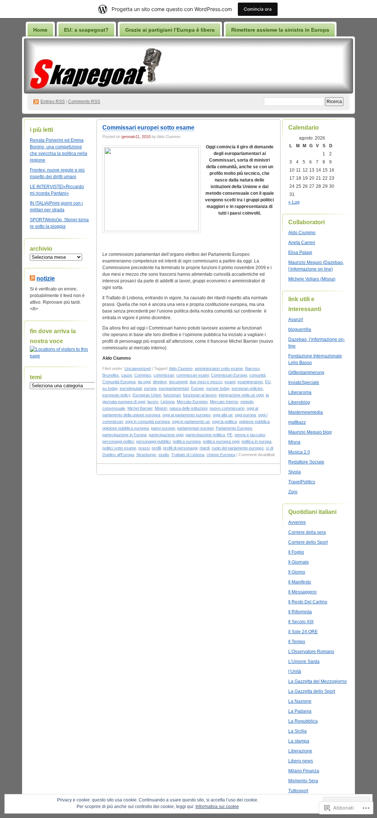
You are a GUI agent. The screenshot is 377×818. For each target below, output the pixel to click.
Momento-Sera (303, 780)
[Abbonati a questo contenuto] (32, 278)
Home (40, 30)
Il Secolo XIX (301, 621)
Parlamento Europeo (234, 428)
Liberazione (300, 751)
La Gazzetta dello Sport (311, 691)
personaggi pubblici (153, 441)
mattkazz (297, 422)
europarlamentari (174, 388)
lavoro (152, 401)
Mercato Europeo (192, 401)
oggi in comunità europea (147, 421)
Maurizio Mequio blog (310, 432)
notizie (45, 278)
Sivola (294, 472)
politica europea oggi (221, 441)
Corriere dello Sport (308, 542)
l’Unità (294, 671)
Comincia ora (258, 9)
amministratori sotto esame (219, 368)
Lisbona (168, 401)
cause (126, 375)
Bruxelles (110, 375)
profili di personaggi (180, 448)
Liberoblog (299, 402)
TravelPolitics (301, 481)
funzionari (172, 395)
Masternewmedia (305, 412)
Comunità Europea (118, 382)
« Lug (294, 202)
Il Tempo (296, 641)
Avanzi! (295, 319)
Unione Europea (221, 454)
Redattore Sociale (306, 462)
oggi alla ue (223, 415)
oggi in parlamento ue (191, 421)
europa (150, 388)
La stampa (298, 741)
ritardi (204, 448)
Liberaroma (299, 392)
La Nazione (299, 701)
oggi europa (245, 415)
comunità (257, 375)
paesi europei (163, 428)
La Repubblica (303, 721)
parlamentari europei (195, 428)
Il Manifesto (299, 582)
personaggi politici (118, 441)
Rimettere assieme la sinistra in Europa (280, 30)
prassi (143, 448)
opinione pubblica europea (125, 428)
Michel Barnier (139, 408)
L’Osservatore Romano (311, 651)
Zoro (292, 491)
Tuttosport (298, 790)
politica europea (187, 441)
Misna (294, 442)
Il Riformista (300, 611)
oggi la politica (224, 421)
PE (229, 435)
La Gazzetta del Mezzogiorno (317, 681)
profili (156, 448)
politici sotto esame (119, 448)
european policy (116, 395)
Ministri (161, 408)
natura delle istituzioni (188, 408)
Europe (197, 388)
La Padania (299, 711)
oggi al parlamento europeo (186, 415)
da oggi (144, 382)
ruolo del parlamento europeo (238, 448)
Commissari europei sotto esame (148, 127)
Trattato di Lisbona (187, 454)
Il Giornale (298, 562)
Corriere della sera (307, 532)
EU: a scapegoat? (86, 30)
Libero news (300, 761)
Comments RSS (84, 101)
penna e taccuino (250, 435)
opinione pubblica (254, 421)
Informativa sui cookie (217, 806)
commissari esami (192, 375)
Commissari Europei (229, 375)
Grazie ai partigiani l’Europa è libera (170, 30)
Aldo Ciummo (181, 368)
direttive (160, 382)
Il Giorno (296, 572)
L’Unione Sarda (304, 661)
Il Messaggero (302, 592)
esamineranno (250, 382)
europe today (217, 388)
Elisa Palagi (300, 252)
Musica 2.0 (299, 452)
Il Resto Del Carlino (307, 601)
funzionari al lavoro (199, 395)
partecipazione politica (205, 435)
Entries (52, 101)
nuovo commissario (226, 408)
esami (230, 382)
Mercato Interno (224, 401)
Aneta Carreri (301, 242)
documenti (178, 382)
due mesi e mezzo (206, 382)
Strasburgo (146, 454)
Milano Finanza (303, 770)
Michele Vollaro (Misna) (311, 279)
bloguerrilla (299, 329)
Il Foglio (296, 552)
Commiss (142, 375)
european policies (247, 388)
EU (268, 382)
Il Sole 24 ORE (303, 631)
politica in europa (256, 441)
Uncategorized (137, 368)
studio (163, 454)
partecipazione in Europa (124, 435)
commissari (164, 375)
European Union (147, 395)
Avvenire (297, 522)
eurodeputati (131, 388)
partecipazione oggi (166, 435)
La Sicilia (297, 731)
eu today (109, 388)
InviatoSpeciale (303, 382)
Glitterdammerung (306, 372)
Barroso (252, 368)
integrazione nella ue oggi (241, 395)
